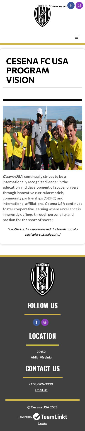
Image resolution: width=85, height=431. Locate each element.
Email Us (41, 390)
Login (42, 423)
